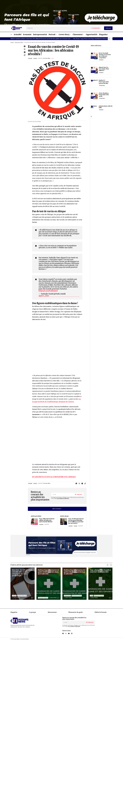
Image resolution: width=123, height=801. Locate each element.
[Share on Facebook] (24, 46)
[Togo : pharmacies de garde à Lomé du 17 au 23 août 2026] (100, 584)
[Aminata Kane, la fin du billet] (94, 108)
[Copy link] (24, 55)
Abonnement (52, 612)
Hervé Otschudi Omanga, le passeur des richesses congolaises (105, 55)
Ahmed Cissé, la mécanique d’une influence (104, 69)
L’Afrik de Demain (101, 612)
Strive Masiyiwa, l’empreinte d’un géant (104, 94)
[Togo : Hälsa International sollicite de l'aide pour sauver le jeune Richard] (42, 521)
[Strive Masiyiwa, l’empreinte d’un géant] (94, 95)
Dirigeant (101, 59)
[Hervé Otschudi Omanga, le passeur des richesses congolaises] (94, 55)
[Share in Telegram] (24, 52)
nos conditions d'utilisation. (63, 498)
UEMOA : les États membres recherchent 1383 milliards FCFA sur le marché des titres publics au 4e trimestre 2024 (40, 38)
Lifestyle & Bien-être (22, 595)
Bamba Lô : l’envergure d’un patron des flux (104, 81)
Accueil (11, 42)
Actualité (30, 58)
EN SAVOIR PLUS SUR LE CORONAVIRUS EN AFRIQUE (54, 477)
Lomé (91, 595)
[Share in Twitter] (24, 49)
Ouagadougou (67, 595)
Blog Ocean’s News (19, 42)
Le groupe (32, 612)
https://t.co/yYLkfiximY (48, 291)
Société (35, 58)
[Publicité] (61, 12)
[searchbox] (58, 28)
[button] (11, 34)
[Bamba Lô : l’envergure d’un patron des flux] (94, 82)
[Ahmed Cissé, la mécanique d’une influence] (94, 70)
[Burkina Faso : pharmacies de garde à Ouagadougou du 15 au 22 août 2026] (74, 584)
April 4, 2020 (44, 296)
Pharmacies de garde (43, 597)
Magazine (13, 612)
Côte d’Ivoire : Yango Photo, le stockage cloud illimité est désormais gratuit (93, 38)
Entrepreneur (102, 85)
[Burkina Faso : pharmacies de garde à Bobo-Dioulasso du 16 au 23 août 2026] (48, 584)
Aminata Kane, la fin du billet (105, 106)
